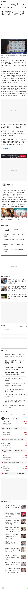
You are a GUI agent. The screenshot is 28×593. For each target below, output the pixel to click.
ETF (17, 418)
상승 (4, 414)
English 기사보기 (6, 148)
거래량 (23, 414)
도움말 (20, 326)
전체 (3, 418)
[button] (2, 4)
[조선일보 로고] (3, 1)
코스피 (7, 418)
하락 (11, 414)
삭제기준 (25, 326)
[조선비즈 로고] (14, 4)
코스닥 (12, 418)
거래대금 (17, 414)
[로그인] (24, 4)
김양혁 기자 (3, 34)
